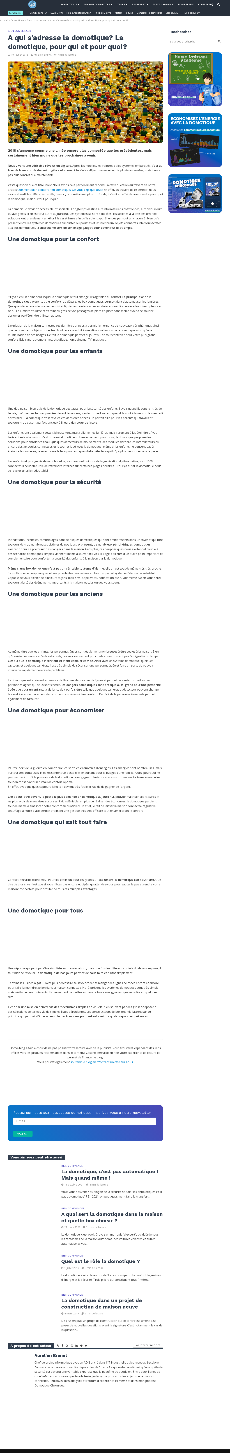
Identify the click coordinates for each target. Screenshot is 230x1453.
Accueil (4, 20)
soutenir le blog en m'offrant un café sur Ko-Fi (101, 1062)
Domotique (69, 4)
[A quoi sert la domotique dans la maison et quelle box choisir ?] (32, 1222)
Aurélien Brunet (43, 54)
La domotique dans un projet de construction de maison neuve (101, 1303)
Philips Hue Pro (103, 12)
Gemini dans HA (38, 12)
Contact (204, 4)
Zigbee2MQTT (173, 12)
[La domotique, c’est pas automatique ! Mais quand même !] (32, 1179)
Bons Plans (186, 4)
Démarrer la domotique (149, 12)
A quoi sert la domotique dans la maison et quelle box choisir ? (112, 1217)
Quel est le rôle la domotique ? (100, 1261)
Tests (121, 4)
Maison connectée (97, 4)
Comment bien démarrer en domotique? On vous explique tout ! (60, 190)
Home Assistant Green (78, 12)
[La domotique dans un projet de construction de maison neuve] (32, 1308)
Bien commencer (37, 20)
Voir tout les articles (148, 1345)
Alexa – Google (163, 4)
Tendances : (15, 13)
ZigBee (129, 12)
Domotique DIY (193, 12)
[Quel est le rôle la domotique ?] (32, 1269)
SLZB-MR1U (56, 12)
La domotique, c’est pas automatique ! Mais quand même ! (109, 1174)
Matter (118, 12)
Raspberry (139, 4)
